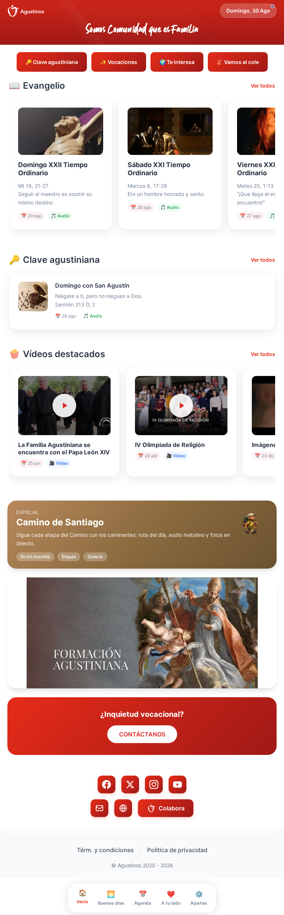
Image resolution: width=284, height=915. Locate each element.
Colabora (172, 808)
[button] (142, 528)
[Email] (99, 808)
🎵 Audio (60, 215)
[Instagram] (154, 784)
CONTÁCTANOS (142, 734)
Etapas (69, 556)
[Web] (123, 808)
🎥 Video (58, 463)
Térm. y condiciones (105, 850)
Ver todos (263, 85)
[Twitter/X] (130, 784)
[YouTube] (177, 784)
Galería (95, 556)
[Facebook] (106, 784)
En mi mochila (35, 556)
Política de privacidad (177, 850)
